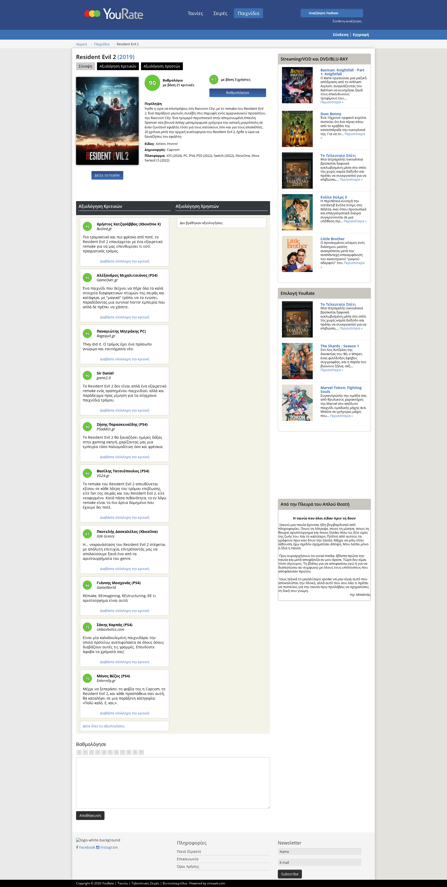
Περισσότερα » (332, 102)
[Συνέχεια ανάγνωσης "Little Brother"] (297, 254)
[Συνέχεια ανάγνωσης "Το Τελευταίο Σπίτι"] (297, 170)
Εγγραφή (361, 34)
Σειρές (220, 13)
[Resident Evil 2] (107, 120)
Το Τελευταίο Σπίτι (338, 155)
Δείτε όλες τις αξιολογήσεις (103, 726)
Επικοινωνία (187, 858)
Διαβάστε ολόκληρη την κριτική (124, 261)
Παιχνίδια (248, 13)
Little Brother (333, 239)
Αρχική (81, 44)
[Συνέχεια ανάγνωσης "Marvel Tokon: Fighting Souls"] (297, 403)
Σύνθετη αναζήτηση (347, 21)
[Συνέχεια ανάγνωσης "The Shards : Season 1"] (297, 361)
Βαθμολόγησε (237, 92)
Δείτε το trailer (107, 175)
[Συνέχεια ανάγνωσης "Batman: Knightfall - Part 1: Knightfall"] (297, 85)
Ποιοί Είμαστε (189, 851)
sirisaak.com (216, 883)
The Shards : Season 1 (340, 346)
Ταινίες (195, 13)
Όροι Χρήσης (188, 866)
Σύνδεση (340, 34)
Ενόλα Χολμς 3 (334, 197)
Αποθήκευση (90, 815)
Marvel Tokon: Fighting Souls (341, 390)
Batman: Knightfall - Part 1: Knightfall (342, 72)
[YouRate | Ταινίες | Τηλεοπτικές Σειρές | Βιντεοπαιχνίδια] (114, 12)
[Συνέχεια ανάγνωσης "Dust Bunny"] (297, 129)
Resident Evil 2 (105, 57)
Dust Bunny (331, 114)
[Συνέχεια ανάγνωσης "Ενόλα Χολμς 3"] (297, 212)
